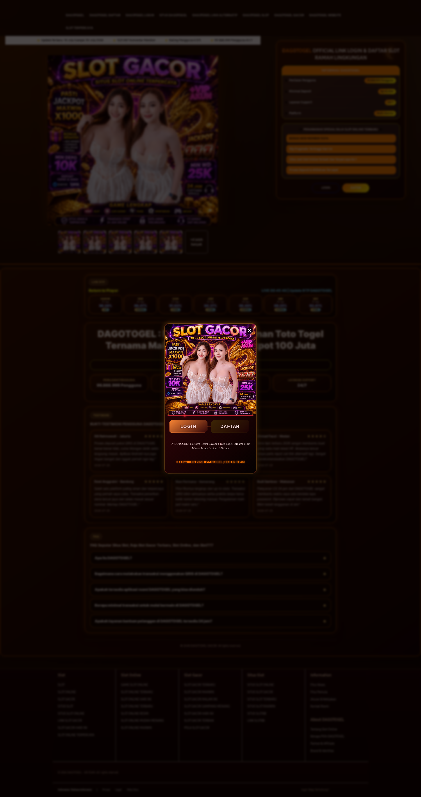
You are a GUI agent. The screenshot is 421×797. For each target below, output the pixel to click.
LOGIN (188, 426)
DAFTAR (230, 426)
